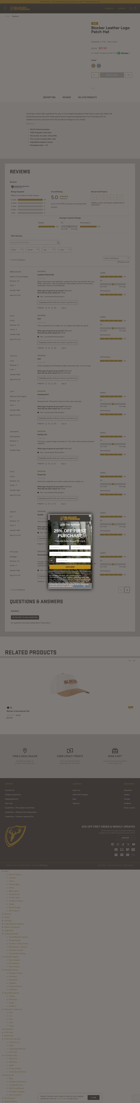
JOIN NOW (70, 567)
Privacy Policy (78, 586)
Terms (87, 586)
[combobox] (52, 560)
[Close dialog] (90, 516)
